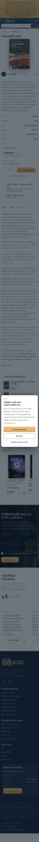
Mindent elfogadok (19, 429)
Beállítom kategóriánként (19, 442)
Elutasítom (19, 436)
